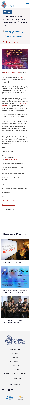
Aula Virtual (15, 353)
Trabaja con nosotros (15, 365)
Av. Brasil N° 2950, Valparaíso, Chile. (16, 373)
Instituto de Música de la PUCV (11, 72)
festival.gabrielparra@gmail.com (10, 200)
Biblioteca (15, 357)
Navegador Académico (15, 349)
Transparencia (15, 369)
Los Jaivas (23, 77)
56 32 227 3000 (16, 379)
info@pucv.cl (16, 384)
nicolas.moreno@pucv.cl (10, 159)
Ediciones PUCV (15, 361)
